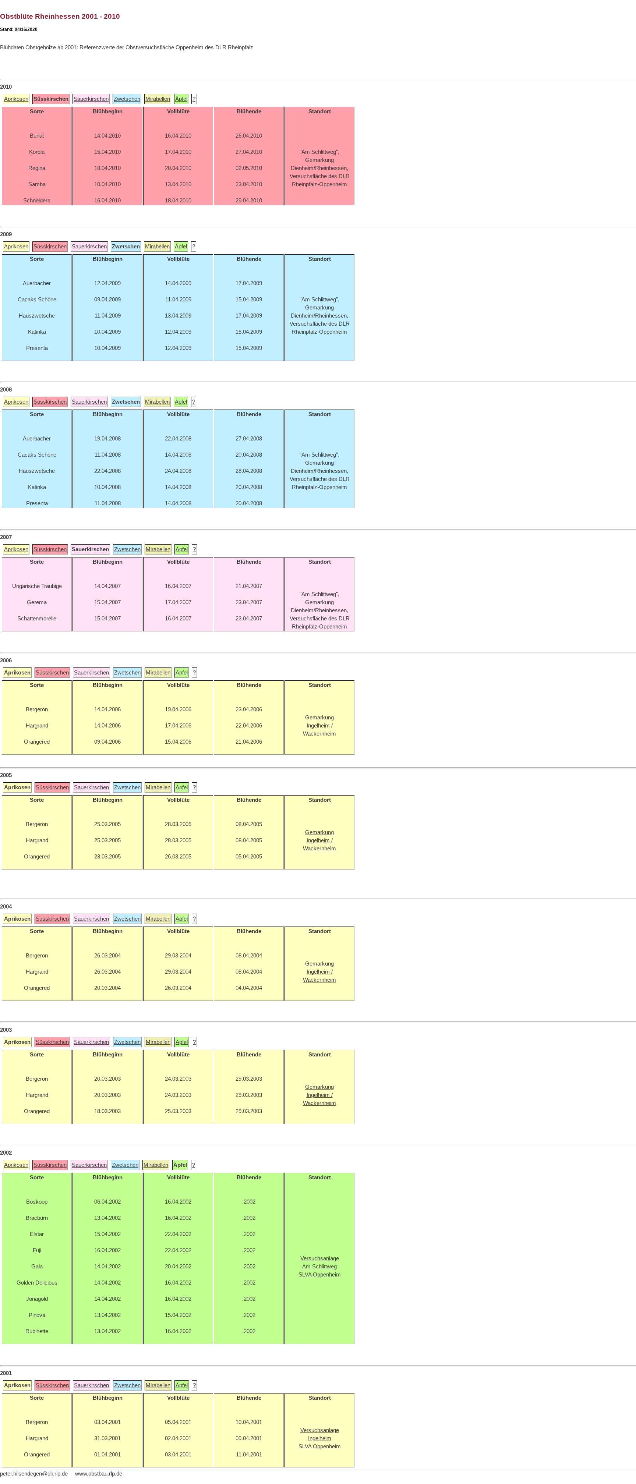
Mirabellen (157, 99)
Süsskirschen (50, 246)
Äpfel (181, 99)
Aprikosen (16, 99)
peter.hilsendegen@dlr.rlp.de (34, 1474)
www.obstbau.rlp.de (98, 1474)
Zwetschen (127, 99)
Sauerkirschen (91, 99)
